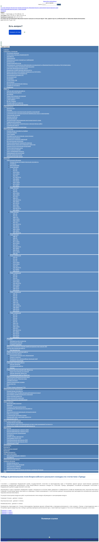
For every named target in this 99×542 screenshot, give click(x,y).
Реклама (9, 110)
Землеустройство (12, 117)
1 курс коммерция (15, 313)
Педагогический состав (14, 63)
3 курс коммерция (15, 273)
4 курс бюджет (14, 167)
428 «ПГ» (15, 198)
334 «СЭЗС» (16, 281)
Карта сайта (4, 540)
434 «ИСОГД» (17, 208)
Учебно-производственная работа (17, 352)
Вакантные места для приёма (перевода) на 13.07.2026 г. (24, 72)
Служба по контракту (13, 85)
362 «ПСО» (16, 333)
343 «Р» (15, 299)
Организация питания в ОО (15, 75)
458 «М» (15, 253)
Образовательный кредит (15, 156)
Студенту (9, 339)
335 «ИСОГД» (17, 283)
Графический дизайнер (14, 122)
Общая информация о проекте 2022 (18, 431)
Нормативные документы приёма (17, 131)
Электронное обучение (14, 160)
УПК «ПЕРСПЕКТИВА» (10, 454)
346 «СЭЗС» (16, 304)
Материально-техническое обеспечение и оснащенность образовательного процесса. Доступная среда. (39, 65)
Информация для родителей (15, 153)
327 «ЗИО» (16, 269)
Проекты (9, 410)
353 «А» (15, 318)
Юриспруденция (12, 118)
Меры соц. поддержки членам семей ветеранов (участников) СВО (27, 346)
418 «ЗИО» (16, 179)
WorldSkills (10, 94)
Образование (11, 58)
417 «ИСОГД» (17, 177)
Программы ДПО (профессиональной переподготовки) (24, 393)
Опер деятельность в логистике (16, 127)
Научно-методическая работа (16, 91)
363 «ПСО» (16, 335)
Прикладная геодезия (13, 115)
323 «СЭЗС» (16, 262)
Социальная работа (13, 125)
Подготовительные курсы (15, 148)
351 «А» (15, 315)
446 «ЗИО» (16, 231)
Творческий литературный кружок (17, 104)
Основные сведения (13, 53)
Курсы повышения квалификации (17, 400)
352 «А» (15, 316)
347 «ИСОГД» (17, 306)
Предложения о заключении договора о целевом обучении (25, 470)
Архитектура (11, 108)
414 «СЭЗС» (16, 172)
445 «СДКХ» (16, 229)
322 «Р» (15, 261)
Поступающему (8, 129)
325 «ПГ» (15, 266)
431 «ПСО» (16, 203)
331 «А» (15, 276)
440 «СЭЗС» (16, 221)
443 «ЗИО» (16, 226)
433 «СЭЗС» (16, 207)
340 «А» (15, 294)
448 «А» (15, 236)
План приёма (11, 134)
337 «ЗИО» (16, 287)
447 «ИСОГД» (17, 233)
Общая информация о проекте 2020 (18, 430)
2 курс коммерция (15, 292)
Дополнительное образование (13, 389)
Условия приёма (12, 133)
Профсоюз (10, 87)
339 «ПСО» (16, 290)
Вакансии (10, 405)
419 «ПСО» (16, 181)
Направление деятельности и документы (19, 408)
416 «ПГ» (15, 176)
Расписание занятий (16, 343)
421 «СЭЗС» (16, 184)
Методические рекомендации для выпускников (21, 412)
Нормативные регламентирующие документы (24, 162)
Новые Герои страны (13, 98)
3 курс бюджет (14, 188)
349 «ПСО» (16, 309)
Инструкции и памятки (14, 466)
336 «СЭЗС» (16, 285)
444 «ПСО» (16, 227)
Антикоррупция (11, 77)
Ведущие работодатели (14, 403)
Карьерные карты (12, 419)
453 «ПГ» (15, 245)
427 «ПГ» (15, 196)
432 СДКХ (16, 205)
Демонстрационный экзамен (16, 382)
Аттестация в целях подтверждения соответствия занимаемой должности (30, 424)
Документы (10, 56)
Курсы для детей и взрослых (15, 398)
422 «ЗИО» (16, 186)
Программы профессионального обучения (20, 394)
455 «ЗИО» (16, 248)
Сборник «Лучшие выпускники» (16, 407)
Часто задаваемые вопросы (15, 151)
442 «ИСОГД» (17, 224)
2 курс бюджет (14, 212)
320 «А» (15, 257)
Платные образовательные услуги (17, 68)
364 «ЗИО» (16, 337)
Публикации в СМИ (13, 443)
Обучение (7, 158)
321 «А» (15, 259)
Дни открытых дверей (13, 150)
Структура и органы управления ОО (18, 55)
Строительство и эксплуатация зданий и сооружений (23, 112)
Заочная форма (14, 165)
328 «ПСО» (16, 271)
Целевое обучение (9, 461)
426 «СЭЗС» (16, 195)
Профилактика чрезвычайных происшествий (24, 359)
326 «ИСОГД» (17, 267)
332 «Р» (15, 278)
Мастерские (7, 428)
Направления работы (16, 366)
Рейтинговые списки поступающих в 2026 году (21, 144)
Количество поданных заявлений (17, 139)
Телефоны (13, 164)
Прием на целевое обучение (15, 465)
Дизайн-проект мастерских (15, 436)
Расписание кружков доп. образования (22, 355)
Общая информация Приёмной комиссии (19, 143)
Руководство (11, 61)
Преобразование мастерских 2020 (17, 440)
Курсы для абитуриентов (14, 396)
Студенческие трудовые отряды (16, 415)
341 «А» (15, 295)
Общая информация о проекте (16, 456)
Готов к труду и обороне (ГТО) (16, 387)
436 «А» (15, 214)
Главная (6, 50)
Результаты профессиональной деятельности (21, 426)
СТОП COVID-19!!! (12, 80)
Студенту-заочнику (16, 344)
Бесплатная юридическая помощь (17, 84)
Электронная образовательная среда (18, 377)
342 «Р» (15, 297)
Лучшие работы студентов (15, 103)
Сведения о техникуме (10, 51)
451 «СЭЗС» (16, 241)
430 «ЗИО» (16, 201)
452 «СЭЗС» (16, 243)
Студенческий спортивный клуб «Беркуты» (20, 370)
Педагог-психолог (15, 357)
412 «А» (15, 169)
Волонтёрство (11, 384)
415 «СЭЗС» (16, 174)
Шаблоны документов (13, 468)
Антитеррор (10, 82)
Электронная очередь (13, 138)
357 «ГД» (15, 325)
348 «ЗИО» (16, 307)
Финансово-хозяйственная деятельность (19, 70)
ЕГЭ (8, 385)
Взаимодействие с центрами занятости (19, 417)
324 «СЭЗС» (16, 264)
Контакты (7, 447)
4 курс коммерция (15, 255)
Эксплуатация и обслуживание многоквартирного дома (24, 120)
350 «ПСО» (16, 311)
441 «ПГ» (15, 222)
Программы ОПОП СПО (14, 438)
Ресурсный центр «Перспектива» (17, 379)
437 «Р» (15, 215)
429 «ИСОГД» (17, 200)
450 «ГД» (15, 240)
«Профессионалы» (12, 380)
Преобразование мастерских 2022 (17, 442)
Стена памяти (11, 99)
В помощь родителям (16, 360)
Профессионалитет (9, 452)
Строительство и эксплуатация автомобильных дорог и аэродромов (28, 113)
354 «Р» (15, 320)
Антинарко (10, 78)
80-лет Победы (11, 101)
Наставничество (15, 350)
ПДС (5, 472)
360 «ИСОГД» (17, 330)
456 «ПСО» (16, 250)
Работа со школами (13, 414)
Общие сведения (15, 364)
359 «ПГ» (15, 328)
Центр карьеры (8, 402)
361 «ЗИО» (16, 332)
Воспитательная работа (14, 93)
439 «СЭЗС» (16, 219)
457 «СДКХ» (16, 252)
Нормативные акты (13, 463)
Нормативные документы (15, 391)
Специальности (8, 107)
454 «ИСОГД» (17, 247)
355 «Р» (15, 321)
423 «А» (15, 190)
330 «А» (15, 275)
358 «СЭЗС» (16, 327)
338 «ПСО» (16, 288)
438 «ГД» (15, 217)
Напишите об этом (15, 32)
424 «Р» (15, 191)
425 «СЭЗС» (16, 193)
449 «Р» (15, 238)
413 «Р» (15, 170)
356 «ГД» (15, 323)
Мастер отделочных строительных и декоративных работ (24, 124)
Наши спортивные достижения (16, 96)
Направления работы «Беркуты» (20, 375)
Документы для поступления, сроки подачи (20, 136)
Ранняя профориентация (14, 155)
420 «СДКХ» (16, 182)
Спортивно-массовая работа (15, 363)
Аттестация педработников (12, 421)
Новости (6, 89)
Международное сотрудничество (17, 73)
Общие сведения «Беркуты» (18, 373)
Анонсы (12, 368)
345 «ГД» (15, 302)
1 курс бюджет (14, 235)
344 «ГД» (15, 301)
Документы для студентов (18, 341)
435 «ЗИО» (16, 210)
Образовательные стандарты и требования (20, 60)
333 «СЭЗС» (16, 280)
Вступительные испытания (15, 141)
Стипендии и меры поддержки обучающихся (20, 67)
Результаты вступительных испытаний (19, 146)
